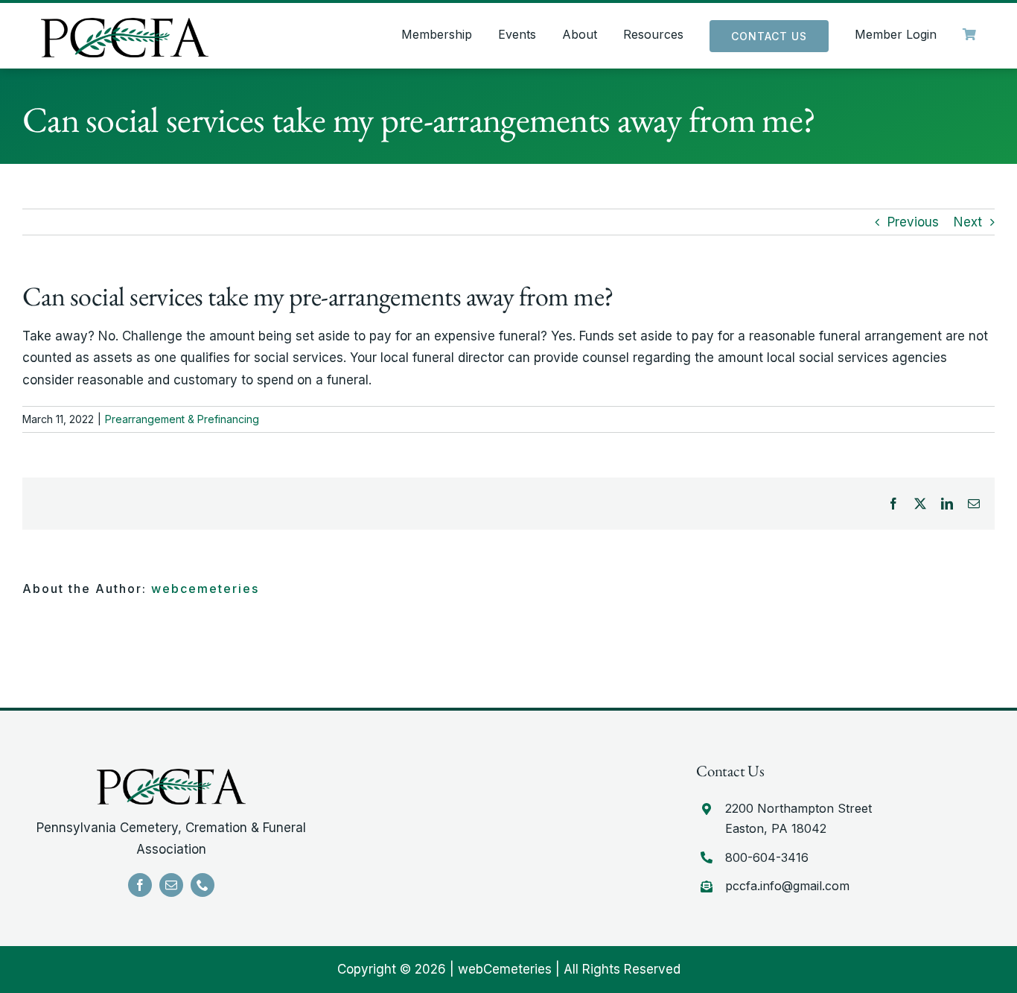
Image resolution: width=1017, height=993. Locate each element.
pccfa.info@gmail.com (787, 885)
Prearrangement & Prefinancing (182, 419)
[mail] (171, 885)
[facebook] (140, 885)
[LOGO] (124, 23)
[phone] (202, 885)
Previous (913, 222)
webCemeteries (505, 969)
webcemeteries (205, 588)
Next (968, 222)
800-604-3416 (767, 857)
